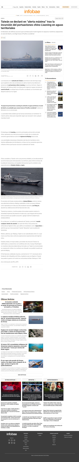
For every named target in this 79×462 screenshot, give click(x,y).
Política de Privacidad (68, 437)
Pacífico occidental (14, 294)
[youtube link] (9, 443)
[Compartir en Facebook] (30, 76)
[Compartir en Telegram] (38, 76)
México (43, 7)
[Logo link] (32, 11)
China (8, 291)
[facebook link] (9, 440)
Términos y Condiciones (68, 435)
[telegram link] (12, 443)
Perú (47, 7)
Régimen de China (24, 294)
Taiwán (3, 291)
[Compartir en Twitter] (33, 76)
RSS (26, 450)
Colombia (34, 7)
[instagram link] (14, 440)
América (25, 435)
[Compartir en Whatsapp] (27, 76)
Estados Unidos (28, 7)
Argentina (21, 7)
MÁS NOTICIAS (22, 375)
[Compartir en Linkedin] (36, 76)
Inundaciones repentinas (40, 15)
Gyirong (47, 15)
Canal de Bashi (5, 294)
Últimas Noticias (26, 448)
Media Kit (54, 444)
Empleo (40, 435)
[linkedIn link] (14, 443)
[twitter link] (12, 440)
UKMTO (21, 15)
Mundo (57, 7)
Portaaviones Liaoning (16, 291)
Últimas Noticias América (29, 291)
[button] (2, 7)
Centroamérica (52, 7)
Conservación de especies (28, 15)
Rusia (34, 15)
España (39, 7)
